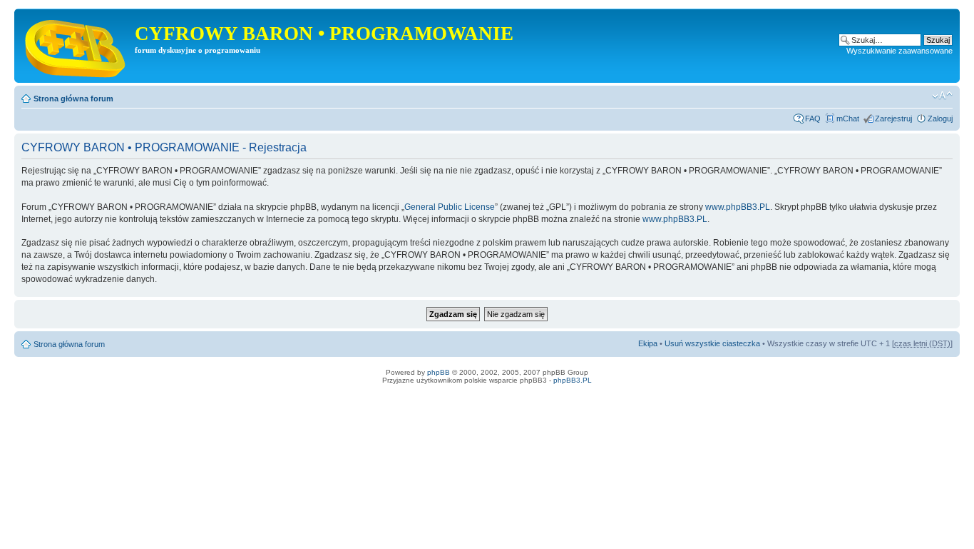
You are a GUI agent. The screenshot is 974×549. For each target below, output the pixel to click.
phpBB (438, 372)
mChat (847, 118)
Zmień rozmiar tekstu (942, 95)
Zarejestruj (893, 118)
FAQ (813, 118)
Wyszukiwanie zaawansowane (899, 50)
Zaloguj (940, 118)
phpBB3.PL (572, 380)
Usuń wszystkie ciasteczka (712, 343)
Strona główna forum (73, 98)
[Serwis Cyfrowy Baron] (76, 45)
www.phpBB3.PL (737, 207)
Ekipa (647, 343)
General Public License (449, 207)
